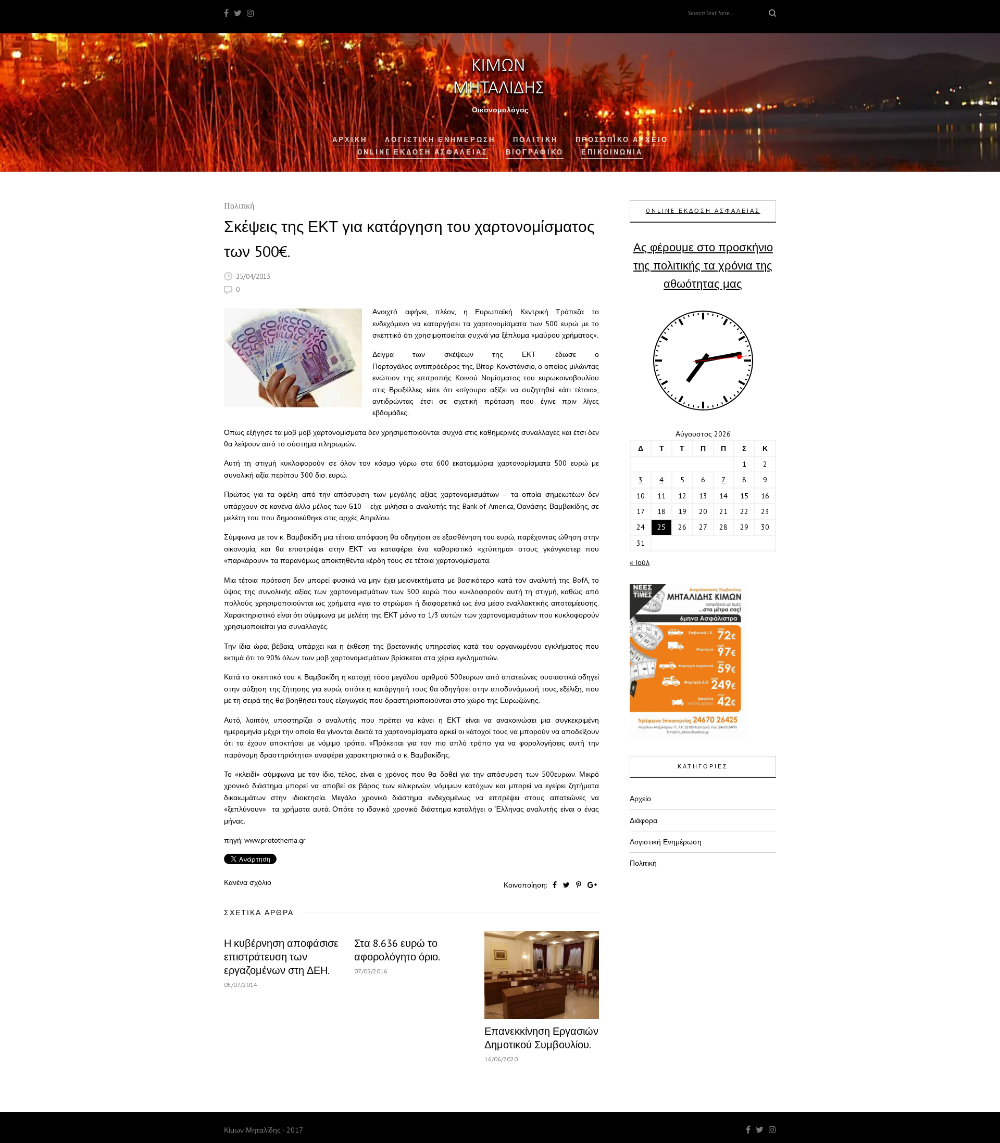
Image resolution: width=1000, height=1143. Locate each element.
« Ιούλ (639, 562)
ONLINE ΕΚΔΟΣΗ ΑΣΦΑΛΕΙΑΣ (703, 210)
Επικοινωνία (612, 152)
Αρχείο (640, 798)
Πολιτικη (535, 139)
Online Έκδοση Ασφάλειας (422, 152)
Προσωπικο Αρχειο (622, 139)
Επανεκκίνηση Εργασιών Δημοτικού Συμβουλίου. (541, 1037)
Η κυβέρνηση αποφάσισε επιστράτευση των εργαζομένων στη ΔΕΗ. (281, 956)
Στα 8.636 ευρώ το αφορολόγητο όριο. (397, 950)
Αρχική (349, 139)
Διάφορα (643, 820)
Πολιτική (239, 207)
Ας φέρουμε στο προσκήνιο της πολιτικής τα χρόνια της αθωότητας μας (703, 265)
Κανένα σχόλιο (247, 882)
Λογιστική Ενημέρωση (440, 139)
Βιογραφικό (535, 152)
